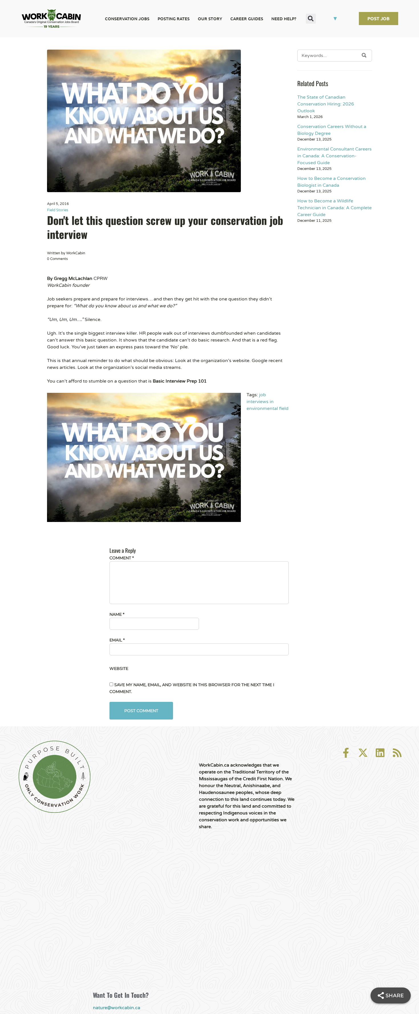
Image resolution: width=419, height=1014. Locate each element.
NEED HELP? (283, 18)
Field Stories (57, 210)
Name (116, 614)
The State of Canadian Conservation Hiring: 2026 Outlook (325, 104)
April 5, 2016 (58, 204)
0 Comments (57, 259)
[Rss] (397, 753)
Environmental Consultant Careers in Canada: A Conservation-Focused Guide (334, 156)
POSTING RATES (174, 18)
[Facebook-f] (346, 753)
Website (118, 668)
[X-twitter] (363, 753)
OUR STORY (210, 18)
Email (117, 640)
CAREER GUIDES (246, 18)
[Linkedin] (380, 753)
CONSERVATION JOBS (127, 18)
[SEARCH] (364, 55)
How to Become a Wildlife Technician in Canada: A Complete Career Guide (334, 208)
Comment (121, 557)
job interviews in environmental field (267, 401)
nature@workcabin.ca (116, 1008)
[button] (311, 19)
